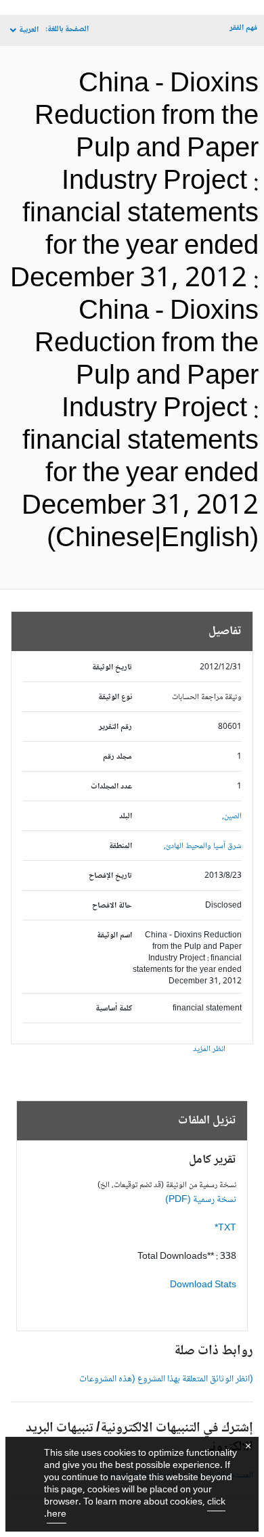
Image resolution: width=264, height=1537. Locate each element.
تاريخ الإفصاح (110, 876)
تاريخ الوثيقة (112, 667)
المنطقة (120, 846)
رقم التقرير (115, 727)
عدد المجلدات (111, 787)
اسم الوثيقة (114, 935)
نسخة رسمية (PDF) (200, 1200)
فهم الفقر (243, 28)
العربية (29, 30)
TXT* (225, 1228)
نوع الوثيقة (115, 697)
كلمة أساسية (113, 1009)
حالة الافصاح (112, 906)
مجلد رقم (117, 757)
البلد (125, 816)
